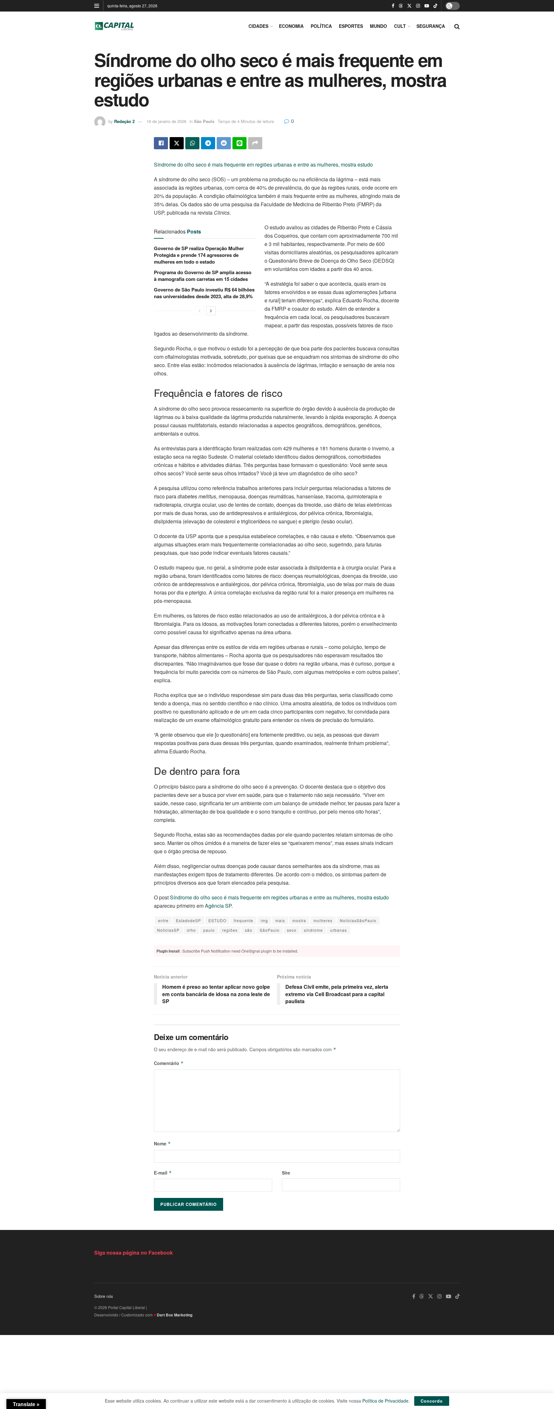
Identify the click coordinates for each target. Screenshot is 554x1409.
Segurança (430, 26)
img (264, 920)
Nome (162, 1143)
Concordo (432, 1401)
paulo (209, 930)
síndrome (313, 930)
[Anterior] (199, 310)
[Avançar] (211, 310)
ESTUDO (217, 920)
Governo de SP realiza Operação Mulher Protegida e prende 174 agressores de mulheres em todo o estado (199, 255)
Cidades (258, 26)
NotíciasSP (168, 930)
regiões (230, 930)
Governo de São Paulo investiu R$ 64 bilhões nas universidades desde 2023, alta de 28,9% (204, 293)
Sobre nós (103, 1296)
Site (286, 1172)
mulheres (323, 920)
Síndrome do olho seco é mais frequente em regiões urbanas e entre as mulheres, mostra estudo (263, 164)
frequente (243, 920)
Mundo (378, 26)
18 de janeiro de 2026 (166, 121)
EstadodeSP (188, 920)
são (248, 930)
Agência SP (218, 905)
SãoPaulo (270, 930)
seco (292, 930)
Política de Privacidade (385, 1400)
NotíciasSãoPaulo (358, 920)
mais (280, 920)
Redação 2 (124, 121)
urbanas (338, 930)
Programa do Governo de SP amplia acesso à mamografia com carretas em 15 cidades (202, 276)
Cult (400, 26)
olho (191, 930)
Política (321, 26)
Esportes (351, 26)
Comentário (169, 1063)
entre (163, 920)
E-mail (163, 1172)
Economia (291, 26)
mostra (299, 920)
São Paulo (204, 121)
